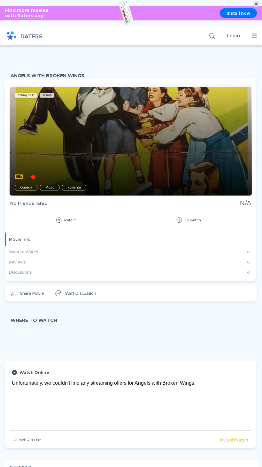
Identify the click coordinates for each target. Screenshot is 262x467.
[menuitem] (27, 293)
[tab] (130, 239)
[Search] (212, 36)
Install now (238, 13)
